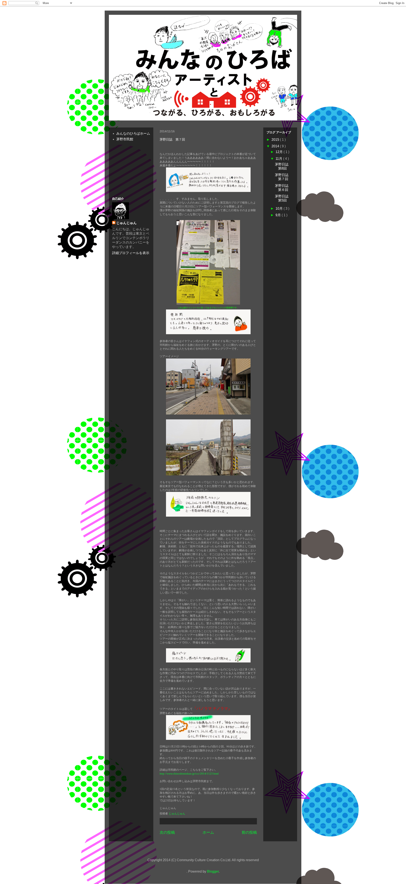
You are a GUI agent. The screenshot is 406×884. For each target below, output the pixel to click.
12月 (280, 152)
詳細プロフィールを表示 (130, 253)
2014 (276, 146)
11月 (279, 158)
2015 (276, 139)
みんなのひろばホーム (133, 133)
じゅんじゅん (126, 223)
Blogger (213, 871)
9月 (279, 215)
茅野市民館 (124, 139)
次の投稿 (167, 832)
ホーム (208, 832)
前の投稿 (249, 832)
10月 (280, 208)
